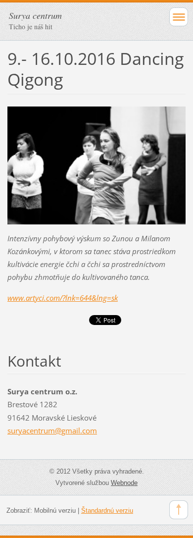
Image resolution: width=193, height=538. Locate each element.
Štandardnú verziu (107, 510)
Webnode (124, 482)
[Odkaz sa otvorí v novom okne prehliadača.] (96, 164)
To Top (178, 509)
